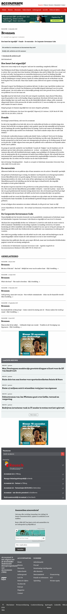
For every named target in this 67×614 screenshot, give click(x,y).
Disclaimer (10, 605)
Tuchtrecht (21, 584)
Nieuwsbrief (57, 5)
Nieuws (10, 10)
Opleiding (37, 581)
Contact (63, 5)
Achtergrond (37, 10)
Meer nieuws (33, 414)
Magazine (40, 5)
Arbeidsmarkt (38, 562)
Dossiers (51, 5)
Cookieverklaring (37, 605)
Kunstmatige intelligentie (43, 568)
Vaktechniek (27, 10)
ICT (51, 577)
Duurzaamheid (39, 574)
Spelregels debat (49, 606)
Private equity (55, 581)
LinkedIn (57, 605)
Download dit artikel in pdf (12, 56)
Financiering (54, 574)
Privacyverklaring (22, 605)
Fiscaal (36, 565)
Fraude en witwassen (41, 577)
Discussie (17, 10)
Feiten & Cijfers (54, 10)
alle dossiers (38, 571)
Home (4, 10)
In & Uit (45, 10)
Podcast (46, 5)
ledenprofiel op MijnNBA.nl (26, 524)
